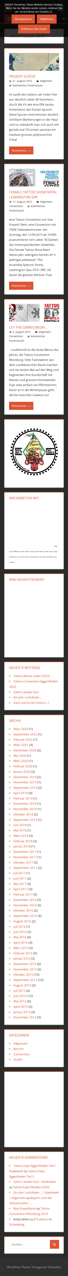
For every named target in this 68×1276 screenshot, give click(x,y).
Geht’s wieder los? (26, 692)
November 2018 (25, 809)
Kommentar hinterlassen (28, 85)
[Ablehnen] (63, 18)
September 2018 (25, 820)
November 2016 (25, 905)
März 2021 (20, 745)
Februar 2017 (23, 894)
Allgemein (46, 81)
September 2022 (25, 734)
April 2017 (20, 889)
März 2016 (20, 948)
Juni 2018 (20, 825)
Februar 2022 (23, 739)
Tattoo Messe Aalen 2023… (32, 676)
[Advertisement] (34, 618)
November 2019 (25, 782)
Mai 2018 (19, 830)
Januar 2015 (21, 1012)
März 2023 (20, 729)
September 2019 (25, 787)
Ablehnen (46, 19)
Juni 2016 (20, 932)
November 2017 (25, 857)
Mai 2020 (19, 756)
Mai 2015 (19, 1001)
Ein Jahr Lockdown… (27, 697)
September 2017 (25, 868)
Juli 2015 (19, 991)
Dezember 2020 (24, 750)
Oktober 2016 (23, 910)
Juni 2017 (20, 878)
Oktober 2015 (23, 974)
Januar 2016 (21, 958)
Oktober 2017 (23, 862)
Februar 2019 (23, 798)
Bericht (18, 1049)
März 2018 (20, 836)
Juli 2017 (19, 873)
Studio (17, 1059)
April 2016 (20, 942)
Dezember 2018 (24, 803)
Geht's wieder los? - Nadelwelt (34, 1182)
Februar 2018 (23, 841)
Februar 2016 (23, 953)
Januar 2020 (21, 772)
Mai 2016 (19, 937)
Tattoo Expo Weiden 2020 (31, 1187)
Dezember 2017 (24, 852)
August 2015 (22, 985)
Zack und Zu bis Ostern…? (31, 703)
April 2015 (20, 1007)
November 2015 (25, 969)
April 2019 (20, 793)
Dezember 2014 (24, 1017)
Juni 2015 (20, 996)
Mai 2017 (19, 884)
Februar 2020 (23, 766)
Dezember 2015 (24, 964)
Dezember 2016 (24, 900)
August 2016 (22, 921)
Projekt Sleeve (22, 76)
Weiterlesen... (20, 150)
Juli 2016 (19, 926)
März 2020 (20, 761)
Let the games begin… (28, 327)
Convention (16, 206)
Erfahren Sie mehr (34, 29)
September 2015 (25, 980)
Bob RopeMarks (24, 1208)
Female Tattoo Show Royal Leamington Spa (33, 194)
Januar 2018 (21, 846)
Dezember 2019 (24, 777)
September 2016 (25, 916)
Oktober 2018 (23, 814)
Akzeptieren (23, 19)
